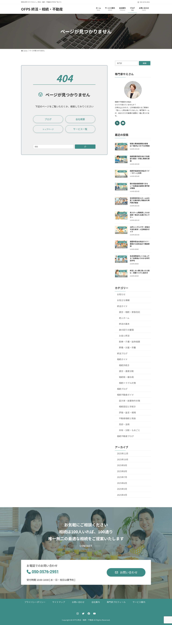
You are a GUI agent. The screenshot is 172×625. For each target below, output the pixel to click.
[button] (48, 119)
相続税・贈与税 (126, 376)
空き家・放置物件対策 (129, 400)
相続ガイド (122, 359)
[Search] (85, 146)
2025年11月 (122, 453)
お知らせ (121, 294)
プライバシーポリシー (34, 601)
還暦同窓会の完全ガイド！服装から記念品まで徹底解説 (140, 243)
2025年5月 (122, 488)
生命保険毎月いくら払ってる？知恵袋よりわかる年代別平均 (140, 258)
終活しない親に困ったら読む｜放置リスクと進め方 (140, 271)
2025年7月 (122, 477)
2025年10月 (122, 459)
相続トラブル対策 (127, 382)
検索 (144, 63)
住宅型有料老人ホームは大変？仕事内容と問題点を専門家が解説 (140, 200)
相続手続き (124, 365)
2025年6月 (122, 483)
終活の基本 (124, 323)
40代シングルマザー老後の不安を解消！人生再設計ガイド (140, 229)
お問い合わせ (78, 601)
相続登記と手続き (127, 406)
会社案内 (95, 601)
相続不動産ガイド (125, 394)
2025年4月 (122, 494)
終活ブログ (122, 353)
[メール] (123, 123)
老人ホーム (124, 317)
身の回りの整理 (126, 329)
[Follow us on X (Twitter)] (117, 123)
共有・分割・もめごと (129, 430)
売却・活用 (124, 424)
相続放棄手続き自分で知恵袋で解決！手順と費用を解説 (140, 158)
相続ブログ (122, 388)
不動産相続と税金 (127, 418)
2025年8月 (122, 471)
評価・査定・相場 (127, 412)
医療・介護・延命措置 (129, 341)
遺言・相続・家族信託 (129, 312)
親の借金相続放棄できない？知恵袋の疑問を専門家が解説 (140, 185)
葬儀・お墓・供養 (127, 347)
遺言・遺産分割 (126, 371)
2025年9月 (122, 465)
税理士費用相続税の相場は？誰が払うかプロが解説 (140, 144)
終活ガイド (122, 306)
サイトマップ (58, 601)
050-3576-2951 (45, 571)
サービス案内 (139, 601)
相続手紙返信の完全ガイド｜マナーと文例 (140, 172)
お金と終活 (124, 335)
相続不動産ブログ (125, 436)
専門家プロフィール (116, 601)
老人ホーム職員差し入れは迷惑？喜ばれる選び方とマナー (140, 214)
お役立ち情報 (123, 300)
